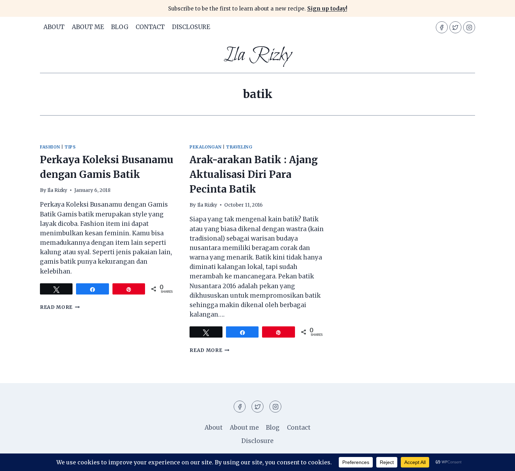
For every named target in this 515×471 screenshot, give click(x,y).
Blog (120, 27)
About (53, 27)
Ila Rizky (57, 190)
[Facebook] (442, 27)
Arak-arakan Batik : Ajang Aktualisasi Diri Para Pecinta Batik (254, 174)
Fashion (50, 147)
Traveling (239, 147)
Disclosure (191, 27)
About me (88, 27)
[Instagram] (469, 27)
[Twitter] (455, 27)
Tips (70, 147)
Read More (60, 307)
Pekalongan (205, 147)
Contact (150, 27)
